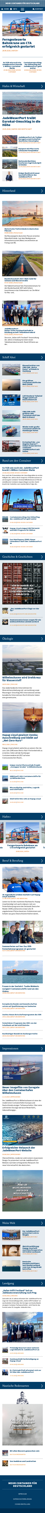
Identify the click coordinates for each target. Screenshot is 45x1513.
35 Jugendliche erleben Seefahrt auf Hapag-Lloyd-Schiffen (21, 896)
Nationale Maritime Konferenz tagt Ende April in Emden (29, 163)
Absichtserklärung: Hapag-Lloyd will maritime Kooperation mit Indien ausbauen (32, 1249)
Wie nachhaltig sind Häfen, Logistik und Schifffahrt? (24, 789)
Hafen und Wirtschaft (22, 129)
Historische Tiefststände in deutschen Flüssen (21, 230)
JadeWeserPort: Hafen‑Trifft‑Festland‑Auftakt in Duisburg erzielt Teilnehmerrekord (19, 331)
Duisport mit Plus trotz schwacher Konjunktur (28, 150)
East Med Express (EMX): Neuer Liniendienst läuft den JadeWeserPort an (26, 541)
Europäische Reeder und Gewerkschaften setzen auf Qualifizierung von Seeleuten (19, 1005)
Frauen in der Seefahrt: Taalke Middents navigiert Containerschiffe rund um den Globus (20, 988)
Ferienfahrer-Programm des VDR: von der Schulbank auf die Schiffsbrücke (19, 1024)
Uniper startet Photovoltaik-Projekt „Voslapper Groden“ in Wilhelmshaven (26, 766)
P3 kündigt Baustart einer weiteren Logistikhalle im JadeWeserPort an (24, 1349)
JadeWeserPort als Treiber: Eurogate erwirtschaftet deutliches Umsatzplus (30, 139)
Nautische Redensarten (23, 1429)
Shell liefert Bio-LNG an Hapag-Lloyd (25, 799)
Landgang (14, 1296)
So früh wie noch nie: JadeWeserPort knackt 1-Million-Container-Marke (12, 65)
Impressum (22, 1494)
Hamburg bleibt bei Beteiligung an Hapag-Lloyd (24, 1360)
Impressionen (15, 1097)
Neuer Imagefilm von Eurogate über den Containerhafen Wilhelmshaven (20, 1090)
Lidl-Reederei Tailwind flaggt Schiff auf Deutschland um (32, 398)
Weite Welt (34, 1237)
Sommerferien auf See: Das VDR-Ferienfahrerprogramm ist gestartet (19, 947)
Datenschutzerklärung (22, 1499)
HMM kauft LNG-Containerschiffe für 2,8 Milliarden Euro (25, 777)
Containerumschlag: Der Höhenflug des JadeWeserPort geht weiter (33, 65)
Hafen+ (15, 51)
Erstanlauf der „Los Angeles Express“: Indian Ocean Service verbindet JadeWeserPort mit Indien (31, 447)
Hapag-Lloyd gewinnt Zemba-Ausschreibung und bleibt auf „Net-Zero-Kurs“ (20, 737)
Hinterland (18, 233)
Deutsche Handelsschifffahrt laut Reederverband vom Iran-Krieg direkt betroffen (32, 1265)
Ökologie (14, 684)
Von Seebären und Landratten (23, 1461)
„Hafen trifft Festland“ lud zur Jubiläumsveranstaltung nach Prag (19, 1291)
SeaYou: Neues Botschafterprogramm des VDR (21, 1015)
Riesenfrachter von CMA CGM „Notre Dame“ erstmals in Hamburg (31, 368)
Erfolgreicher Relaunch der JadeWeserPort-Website (18, 1149)
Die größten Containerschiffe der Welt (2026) (31, 383)
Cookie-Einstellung (22, 1504)
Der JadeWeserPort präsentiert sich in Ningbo (30, 1233)
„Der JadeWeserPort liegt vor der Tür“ (24, 610)
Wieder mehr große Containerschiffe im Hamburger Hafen (31, 429)
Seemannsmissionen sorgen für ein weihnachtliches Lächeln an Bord (25, 621)
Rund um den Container (14, 71)
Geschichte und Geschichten (25, 598)
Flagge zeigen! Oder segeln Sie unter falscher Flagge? (22, 1423)
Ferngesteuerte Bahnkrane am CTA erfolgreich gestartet (18, 43)
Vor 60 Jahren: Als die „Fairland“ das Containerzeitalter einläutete (22, 590)
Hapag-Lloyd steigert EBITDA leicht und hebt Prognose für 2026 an (25, 529)
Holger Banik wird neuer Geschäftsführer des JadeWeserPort (29, 175)
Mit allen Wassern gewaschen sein (24, 1451)
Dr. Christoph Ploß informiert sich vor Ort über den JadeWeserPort (25, 1371)
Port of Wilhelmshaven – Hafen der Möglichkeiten (22, 1189)
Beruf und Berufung (19, 898)
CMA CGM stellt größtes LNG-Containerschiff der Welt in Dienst (31, 414)
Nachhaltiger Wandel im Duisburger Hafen (20, 1034)
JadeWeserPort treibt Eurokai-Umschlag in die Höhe (21, 121)
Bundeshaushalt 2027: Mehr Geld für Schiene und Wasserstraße (20, 280)
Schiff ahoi (34, 373)
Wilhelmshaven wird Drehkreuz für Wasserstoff (21, 679)
